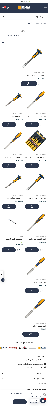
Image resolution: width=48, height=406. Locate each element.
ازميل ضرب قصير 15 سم (14, 239)
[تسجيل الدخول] (7, 8)
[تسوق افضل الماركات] (42, 347)
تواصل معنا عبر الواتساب (34, 367)
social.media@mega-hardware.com (30, 364)
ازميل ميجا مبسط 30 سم (37, 198)
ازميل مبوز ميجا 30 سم (15, 198)
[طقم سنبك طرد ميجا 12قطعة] (35, 140)
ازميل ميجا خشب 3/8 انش (37, 116)
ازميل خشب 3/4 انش (39, 282)
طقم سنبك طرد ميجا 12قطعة (35, 157)
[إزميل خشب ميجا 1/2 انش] (12, 140)
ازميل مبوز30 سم (17, 116)
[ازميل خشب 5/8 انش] (34, 308)
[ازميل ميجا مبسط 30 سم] (35, 181)
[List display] (3, 42)
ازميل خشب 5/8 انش (39, 326)
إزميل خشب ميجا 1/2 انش (14, 157)
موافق (19, 401)
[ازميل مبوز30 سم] (12, 99)
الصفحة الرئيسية (41, 23)
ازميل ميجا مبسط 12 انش (35, 75)
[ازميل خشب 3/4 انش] (35, 265)
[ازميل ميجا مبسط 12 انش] (32, 57)
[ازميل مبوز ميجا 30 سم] (12, 181)
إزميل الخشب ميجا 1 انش (37, 239)
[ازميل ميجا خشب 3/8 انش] (35, 99)
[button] (38, 82)
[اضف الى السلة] (29, 83)
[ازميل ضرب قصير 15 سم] (12, 222)
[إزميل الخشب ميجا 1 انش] (35, 222)
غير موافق (34, 402)
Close (24, 373)
